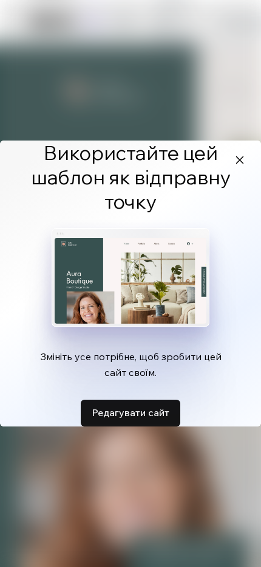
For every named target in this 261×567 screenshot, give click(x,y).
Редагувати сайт (130, 412)
